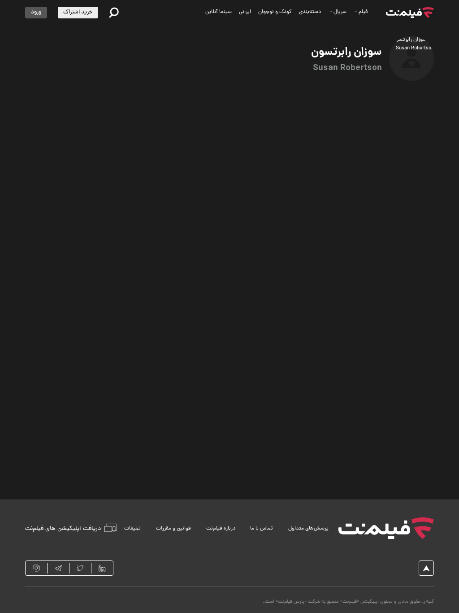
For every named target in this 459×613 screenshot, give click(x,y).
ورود (36, 12)
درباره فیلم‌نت (220, 529)
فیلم (363, 12)
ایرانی (245, 12)
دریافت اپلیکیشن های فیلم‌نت (63, 528)
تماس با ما (261, 529)
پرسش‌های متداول (308, 529)
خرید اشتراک (77, 12)
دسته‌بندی (310, 12)
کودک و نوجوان (275, 12)
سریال (339, 12)
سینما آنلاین (218, 12)
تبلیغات (132, 529)
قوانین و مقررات (173, 529)
